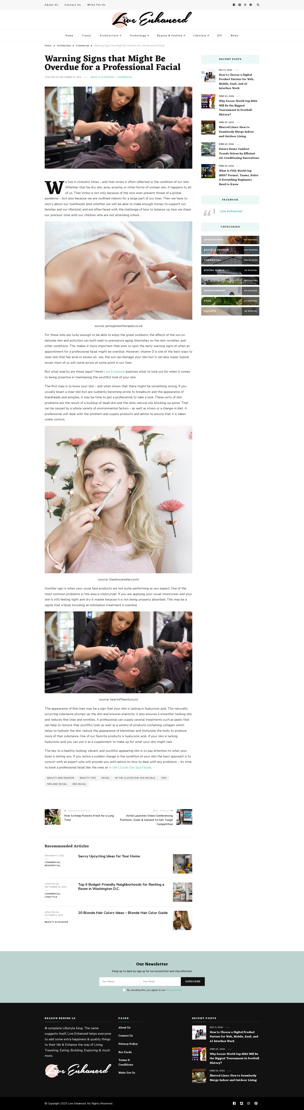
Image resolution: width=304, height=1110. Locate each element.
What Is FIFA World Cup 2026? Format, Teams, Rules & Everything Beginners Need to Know (238, 178)
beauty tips (88, 778)
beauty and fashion (60, 778)
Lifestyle (199, 35)
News (235, 35)
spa (164, 778)
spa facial (79, 784)
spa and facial (57, 784)
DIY (219, 35)
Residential (53, 865)
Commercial (125, 77)
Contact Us (73, 5)
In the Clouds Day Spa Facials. (135, 778)
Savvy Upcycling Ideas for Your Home (109, 856)
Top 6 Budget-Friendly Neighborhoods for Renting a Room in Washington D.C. (121, 886)
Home (69, 35)
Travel (86, 35)
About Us (51, 5)
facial (106, 778)
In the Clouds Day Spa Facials (130, 767)
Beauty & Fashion (169, 35)
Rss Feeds (125, 1052)
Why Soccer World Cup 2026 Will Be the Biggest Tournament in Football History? (238, 108)
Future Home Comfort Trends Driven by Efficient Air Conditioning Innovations (239, 154)
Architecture (109, 35)
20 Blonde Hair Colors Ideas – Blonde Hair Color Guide (123, 912)
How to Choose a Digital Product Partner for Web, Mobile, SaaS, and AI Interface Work (236, 82)
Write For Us (96, 5)
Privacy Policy (173, 990)
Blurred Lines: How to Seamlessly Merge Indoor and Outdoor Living (236, 132)
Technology (137, 35)
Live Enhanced (114, 371)
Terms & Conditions (125, 1062)
